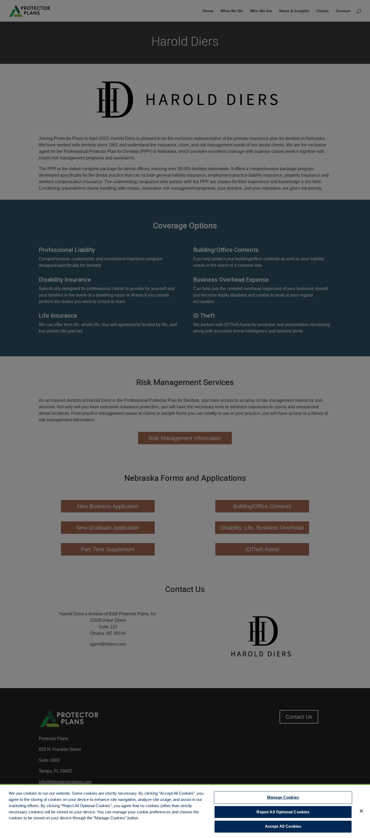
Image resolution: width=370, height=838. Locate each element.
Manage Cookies (283, 797)
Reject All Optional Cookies (283, 812)
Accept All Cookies (283, 826)
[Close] (361, 811)
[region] (185, 811)
